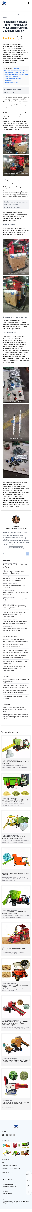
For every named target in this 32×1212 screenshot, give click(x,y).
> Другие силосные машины (9, 1165)
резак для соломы (7, 626)
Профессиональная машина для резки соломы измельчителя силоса (15, 629)
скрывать (16, 68)
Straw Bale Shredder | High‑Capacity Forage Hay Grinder (14, 607)
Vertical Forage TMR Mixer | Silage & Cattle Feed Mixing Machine (14, 573)
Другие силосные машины (9, 570)
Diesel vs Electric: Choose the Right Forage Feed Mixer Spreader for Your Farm (15, 709)
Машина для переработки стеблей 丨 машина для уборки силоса (14, 646)
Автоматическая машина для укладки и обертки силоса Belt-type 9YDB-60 (15, 622)
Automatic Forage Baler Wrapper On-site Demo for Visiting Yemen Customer (15, 686)
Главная (5, 14)
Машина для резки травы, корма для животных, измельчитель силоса (14, 657)
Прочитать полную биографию (16, 547)
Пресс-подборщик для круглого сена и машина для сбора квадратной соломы (15, 651)
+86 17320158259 (7, 1179)
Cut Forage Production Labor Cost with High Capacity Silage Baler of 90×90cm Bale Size (15, 717)
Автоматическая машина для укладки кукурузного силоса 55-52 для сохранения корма (14, 615)
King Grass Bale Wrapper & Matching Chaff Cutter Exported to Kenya (15, 692)
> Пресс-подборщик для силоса (11, 1168)
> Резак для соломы (7, 1163)
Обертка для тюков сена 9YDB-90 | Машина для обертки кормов (14, 580)
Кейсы (10, 14)
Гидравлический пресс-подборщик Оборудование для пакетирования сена (15, 640)
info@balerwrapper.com (9, 1186)
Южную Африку (8, 484)
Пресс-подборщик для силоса (10, 563)
